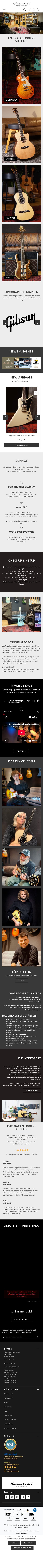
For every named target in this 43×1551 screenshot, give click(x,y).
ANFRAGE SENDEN (31, 1090)
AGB (5, 1411)
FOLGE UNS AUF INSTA (21, 1320)
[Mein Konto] (34, 10)
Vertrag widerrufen (10, 1428)
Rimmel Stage (8, 1398)
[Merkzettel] (29, 10)
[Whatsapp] (23, 1497)
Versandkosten (26, 1525)
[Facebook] (7, 1497)
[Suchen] (25, 10)
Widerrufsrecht (8, 1424)
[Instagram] (17, 1497)
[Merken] (36, 393)
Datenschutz (8, 1415)
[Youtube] (12, 1497)
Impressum (7, 1407)
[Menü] (4, 10)
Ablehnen (14, 1543)
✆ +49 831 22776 (9, 1360)
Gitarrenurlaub (8, 1394)
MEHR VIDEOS (22, 751)
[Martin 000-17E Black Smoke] (21, 410)
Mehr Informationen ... (29, 1538)
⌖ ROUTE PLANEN (9, 1363)
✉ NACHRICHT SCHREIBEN (12, 1367)
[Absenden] (37, 1337)
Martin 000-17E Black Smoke (22, 436)
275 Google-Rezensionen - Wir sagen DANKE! (21, 1154)
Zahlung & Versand (10, 1420)
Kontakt (6, 1402)
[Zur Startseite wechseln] (21, 4)
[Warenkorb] (38, 10)
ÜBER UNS (21, 980)
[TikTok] (28, 1497)
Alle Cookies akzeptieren (22, 1548)
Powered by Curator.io (33, 1301)
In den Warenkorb (21, 445)
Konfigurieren (29, 1543)
